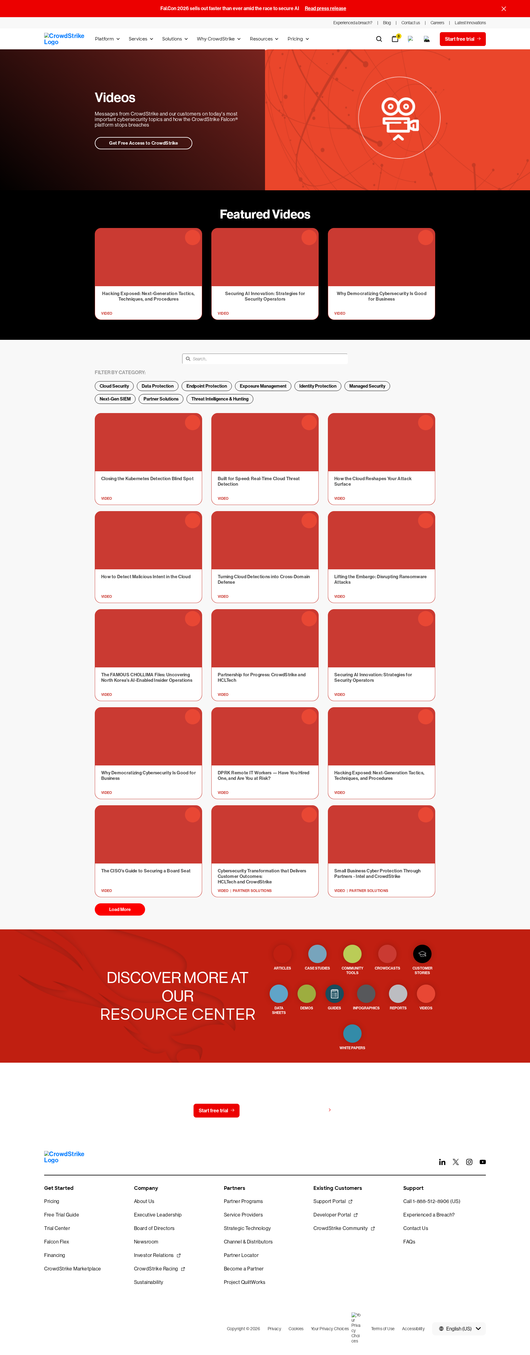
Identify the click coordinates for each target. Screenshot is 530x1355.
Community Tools (352, 970)
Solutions (172, 39)
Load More (120, 909)
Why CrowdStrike (216, 39)
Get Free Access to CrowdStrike (143, 143)
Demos (306, 1008)
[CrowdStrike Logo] (64, 39)
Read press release (325, 8)
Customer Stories (422, 970)
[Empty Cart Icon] (427, 39)
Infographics (366, 1008)
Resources (261, 39)
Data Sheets (279, 1010)
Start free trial (213, 1111)
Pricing (295, 39)
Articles (282, 968)
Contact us (263, 1111)
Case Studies (317, 968)
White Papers (352, 1048)
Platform (104, 39)
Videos (426, 1008)
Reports (398, 1008)
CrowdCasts (387, 968)
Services (138, 39)
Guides (334, 1008)
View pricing (312, 1110)
